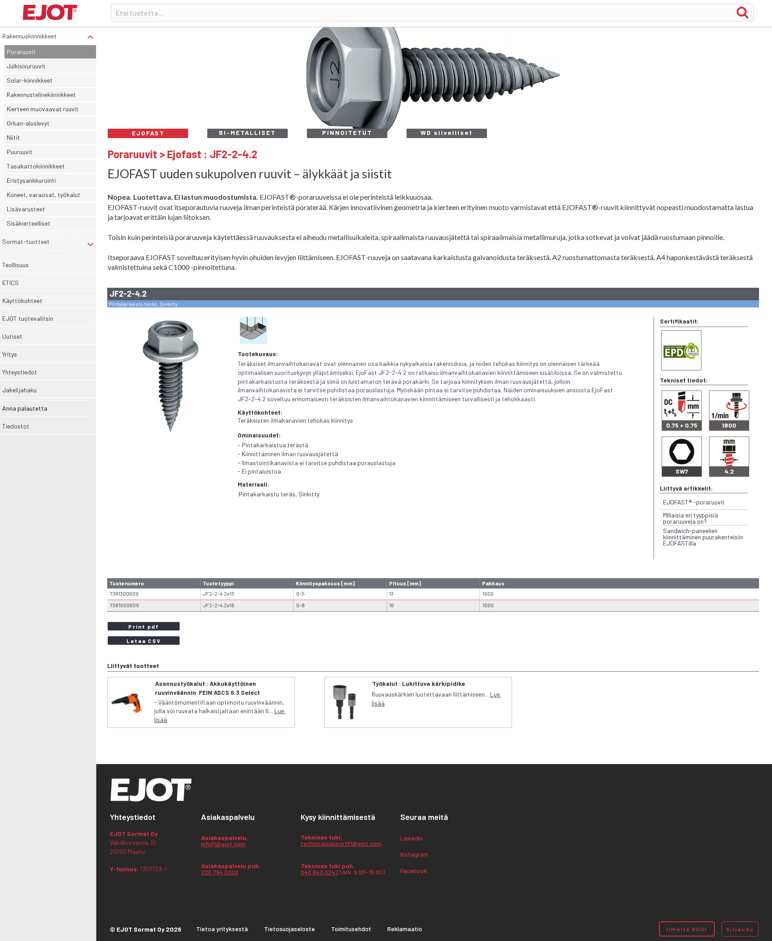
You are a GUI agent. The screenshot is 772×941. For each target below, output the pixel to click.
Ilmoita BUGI (687, 929)
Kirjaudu (740, 929)
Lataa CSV (143, 641)
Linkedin (411, 838)
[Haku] (742, 12)
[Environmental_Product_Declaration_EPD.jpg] (681, 350)
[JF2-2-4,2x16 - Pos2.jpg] (170, 376)
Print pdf (143, 626)
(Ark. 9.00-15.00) (343, 869)
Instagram (414, 854)
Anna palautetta (24, 408)
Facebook (413, 871)
